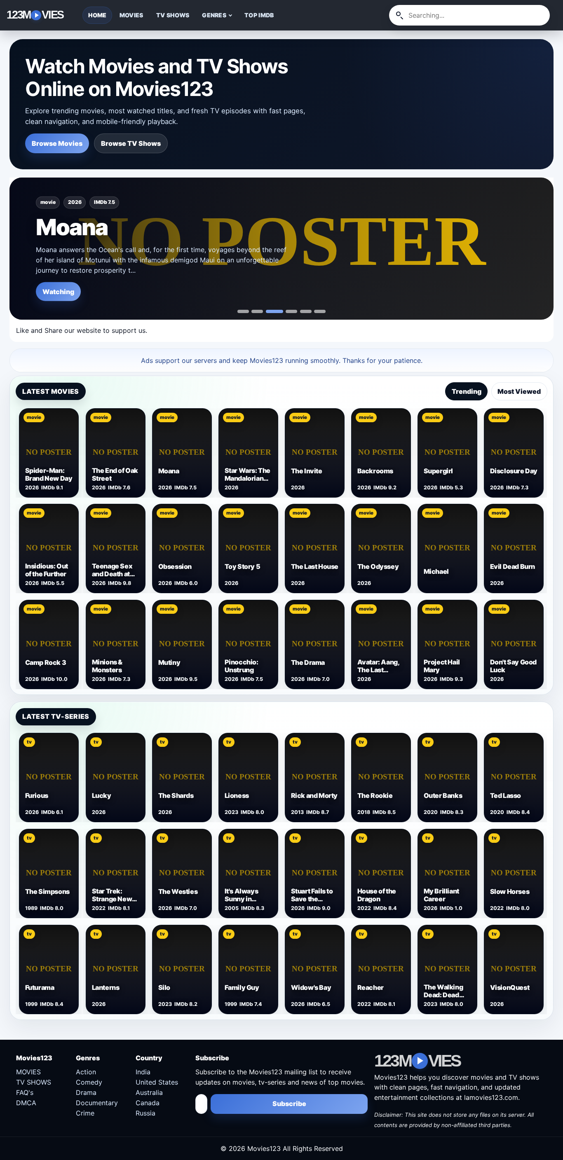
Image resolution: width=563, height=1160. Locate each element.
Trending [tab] (466, 391)
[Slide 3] (291, 311)
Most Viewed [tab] (519, 391)
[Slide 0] (243, 311)
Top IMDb (259, 15)
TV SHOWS (172, 15)
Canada (148, 1103)
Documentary (97, 1103)
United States (157, 1082)
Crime (85, 1113)
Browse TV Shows (131, 143)
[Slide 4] (306, 311)
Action (86, 1072)
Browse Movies (57, 143)
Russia (145, 1113)
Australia (149, 1092)
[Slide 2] (274, 311)
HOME (97, 15)
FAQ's (24, 1092)
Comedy (89, 1082)
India (143, 1072)
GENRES (214, 15)
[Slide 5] (320, 311)
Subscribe (289, 1103)
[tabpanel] (282, 547)
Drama (86, 1092)
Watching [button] (58, 291)
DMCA (26, 1103)
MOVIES (131, 15)
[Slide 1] (257, 311)
